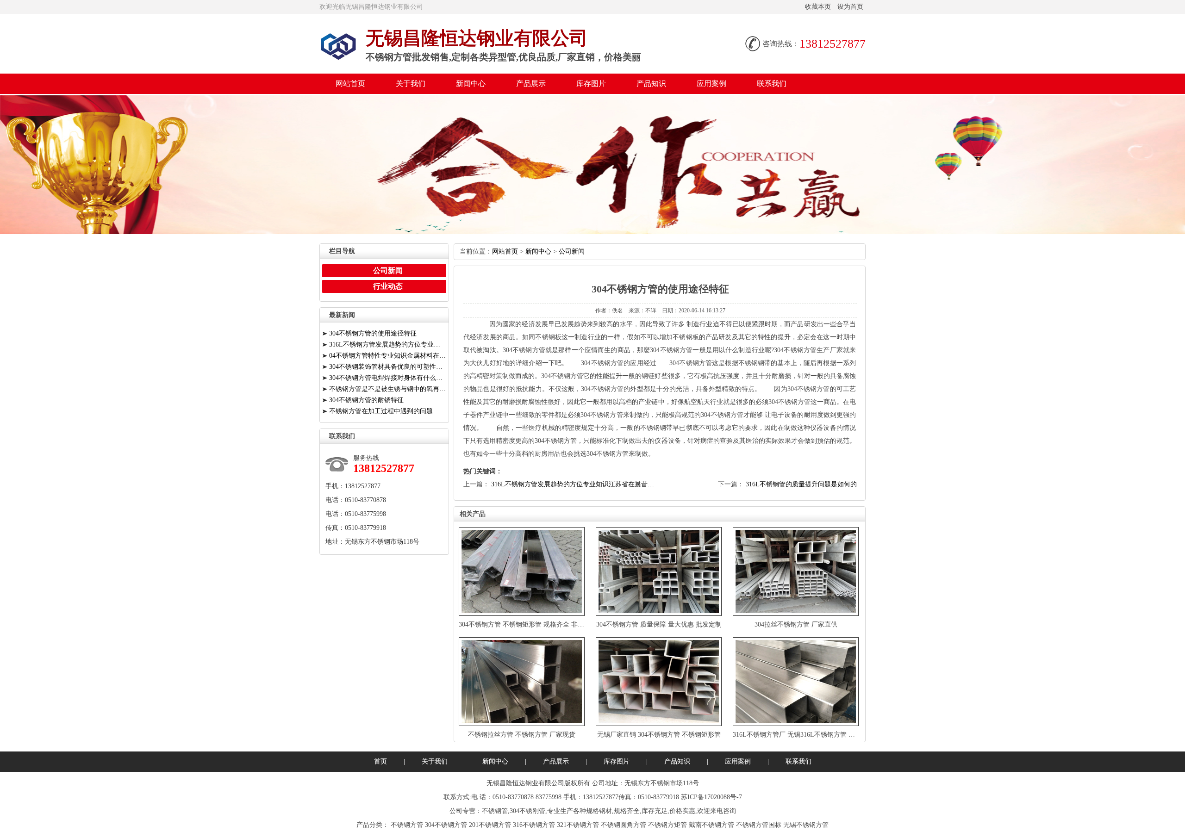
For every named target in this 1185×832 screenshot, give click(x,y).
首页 (380, 761)
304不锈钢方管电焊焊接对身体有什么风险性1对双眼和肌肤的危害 (387, 377)
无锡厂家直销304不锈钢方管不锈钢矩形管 (659, 734)
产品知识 (651, 83)
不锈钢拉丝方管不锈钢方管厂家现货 (521, 734)
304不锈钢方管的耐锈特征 (366, 400)
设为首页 (850, 6)
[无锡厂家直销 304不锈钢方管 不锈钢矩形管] (659, 681)
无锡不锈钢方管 (806, 824)
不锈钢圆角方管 (623, 824)
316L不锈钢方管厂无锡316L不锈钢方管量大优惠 (803, 734)
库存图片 (591, 83)
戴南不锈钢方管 (711, 824)
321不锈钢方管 (578, 824)
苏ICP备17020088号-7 (711, 797)
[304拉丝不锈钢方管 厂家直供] (797, 571)
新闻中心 (471, 83)
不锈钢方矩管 (667, 824)
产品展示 (531, 83)
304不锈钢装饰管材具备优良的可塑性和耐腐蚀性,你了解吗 (387, 366)
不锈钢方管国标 (758, 824)
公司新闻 (572, 251)
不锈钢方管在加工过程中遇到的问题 (381, 411)
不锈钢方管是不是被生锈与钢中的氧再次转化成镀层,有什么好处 (387, 388)
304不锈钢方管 (446, 824)
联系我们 (771, 83)
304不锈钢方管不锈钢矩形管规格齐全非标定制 (528, 624)
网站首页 (350, 83)
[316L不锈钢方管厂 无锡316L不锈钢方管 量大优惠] (797, 681)
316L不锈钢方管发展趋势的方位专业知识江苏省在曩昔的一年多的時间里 (595, 484)
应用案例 (711, 83)
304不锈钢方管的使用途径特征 (373, 333)
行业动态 (388, 286)
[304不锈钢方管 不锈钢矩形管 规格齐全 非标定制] (522, 571)
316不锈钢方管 (534, 824)
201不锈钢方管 (490, 824)
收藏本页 (818, 6)
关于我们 (410, 83)
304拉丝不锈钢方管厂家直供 (796, 624)
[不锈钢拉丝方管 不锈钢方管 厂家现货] (522, 681)
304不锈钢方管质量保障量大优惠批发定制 (659, 624)
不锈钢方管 (407, 824)
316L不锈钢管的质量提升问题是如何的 (801, 484)
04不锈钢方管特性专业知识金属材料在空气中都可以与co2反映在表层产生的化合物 (387, 355)
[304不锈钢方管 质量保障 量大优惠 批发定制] (659, 571)
